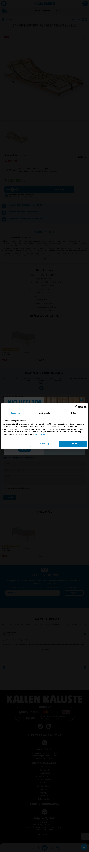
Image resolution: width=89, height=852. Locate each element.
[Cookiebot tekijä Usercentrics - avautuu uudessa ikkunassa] (77, 406)
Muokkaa (43, 444)
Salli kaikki (73, 444)
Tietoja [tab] (73, 413)
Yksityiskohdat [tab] (44, 413)
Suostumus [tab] (15, 413)
